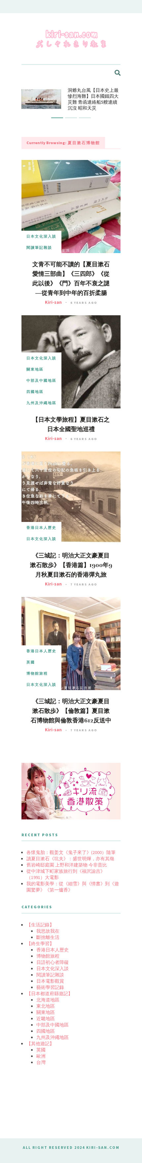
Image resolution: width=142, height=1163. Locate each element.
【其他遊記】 (40, 1044)
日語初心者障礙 (52, 962)
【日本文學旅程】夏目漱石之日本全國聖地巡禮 (71, 424)
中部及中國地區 (41, 380)
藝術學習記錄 (50, 987)
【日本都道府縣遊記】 (49, 993)
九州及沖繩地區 (41, 403)
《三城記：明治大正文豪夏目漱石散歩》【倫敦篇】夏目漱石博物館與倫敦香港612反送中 (71, 711)
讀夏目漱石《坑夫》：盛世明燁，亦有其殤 (70, 859)
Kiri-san (53, 302)
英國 (30, 662)
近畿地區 (45, 1018)
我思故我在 (47, 931)
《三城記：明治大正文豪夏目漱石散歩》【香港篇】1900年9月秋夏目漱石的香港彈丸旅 (71, 565)
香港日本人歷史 (41, 527)
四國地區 (35, 391)
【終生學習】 (40, 943)
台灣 (41, 1062)
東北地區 (45, 1006)
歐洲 (41, 1056)
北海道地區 (47, 1000)
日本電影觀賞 (50, 981)
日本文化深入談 (41, 236)
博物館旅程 (37, 673)
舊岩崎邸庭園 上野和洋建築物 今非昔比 (66, 865)
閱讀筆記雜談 (39, 247)
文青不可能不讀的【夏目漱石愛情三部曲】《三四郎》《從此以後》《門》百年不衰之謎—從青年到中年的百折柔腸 (71, 279)
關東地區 (35, 369)
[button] (57, 117)
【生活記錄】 (40, 925)
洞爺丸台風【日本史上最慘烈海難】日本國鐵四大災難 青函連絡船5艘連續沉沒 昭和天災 (93, 99)
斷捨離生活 (47, 937)
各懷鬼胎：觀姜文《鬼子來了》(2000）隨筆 (71, 852)
